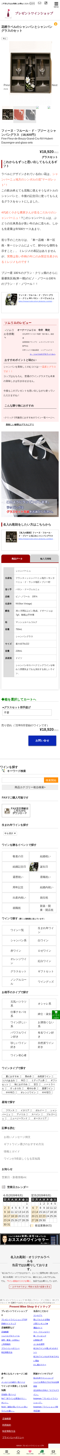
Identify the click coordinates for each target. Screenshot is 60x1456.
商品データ (17, 558)
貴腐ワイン (47, 1088)
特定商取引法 (6, 1352)
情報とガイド (12, 1151)
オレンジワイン (28, 1092)
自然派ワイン (44, 1076)
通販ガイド (37, 1328)
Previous (7, 87)
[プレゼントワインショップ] (26, 17)
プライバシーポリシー (10, 1348)
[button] (30, 424)
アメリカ (21, 1114)
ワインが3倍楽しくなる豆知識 (22, 1158)
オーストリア (40, 1118)
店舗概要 (5, 1332)
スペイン (36, 1114)
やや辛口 (10, 1092)
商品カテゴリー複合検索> (30, 787)
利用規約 (6, 1425)
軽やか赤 (31, 1088)
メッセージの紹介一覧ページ (13, 1382)
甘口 (36, 1084)
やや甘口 (46, 1092)
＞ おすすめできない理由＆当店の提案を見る (30, 1287)
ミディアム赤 (38, 1080)
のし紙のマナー (39, 1365)
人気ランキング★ (40, 1323)
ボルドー (40, 1110)
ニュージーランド (19, 1118)
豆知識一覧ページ (8, 1394)
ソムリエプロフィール (10, 1336)
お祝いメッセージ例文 (17, 1137)
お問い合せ (42, 740)
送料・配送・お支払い (10, 1340)
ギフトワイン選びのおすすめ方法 (24, 1144)
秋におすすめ (21, 1084)
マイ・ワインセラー (41, 1332)
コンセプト (37, 1315)
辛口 (4, 38)
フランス (10, 1110)
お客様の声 (37, 1340)
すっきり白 (15, 1088)
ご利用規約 (5, 1344)
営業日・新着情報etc (14, 1177)
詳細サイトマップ (8, 1323)
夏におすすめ (12, 1076)
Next (54, 85)
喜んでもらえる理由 (41, 1320)
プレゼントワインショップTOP (14, 1320)
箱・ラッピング (39, 1336)
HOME (18, 1454)
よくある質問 (38, 1344)
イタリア (25, 1110)
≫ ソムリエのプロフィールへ (43, 354)
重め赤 (28, 1076)
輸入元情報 (45, 558)
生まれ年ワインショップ (43, 1378)
